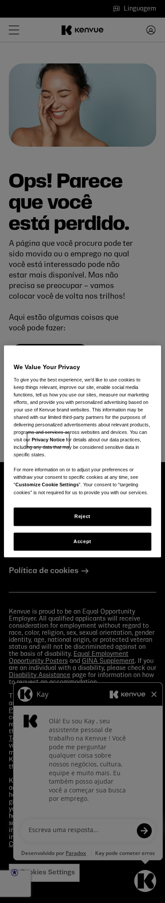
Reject (82, 516)
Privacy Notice (48, 439)
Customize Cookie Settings (47, 485)
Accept (82, 541)
